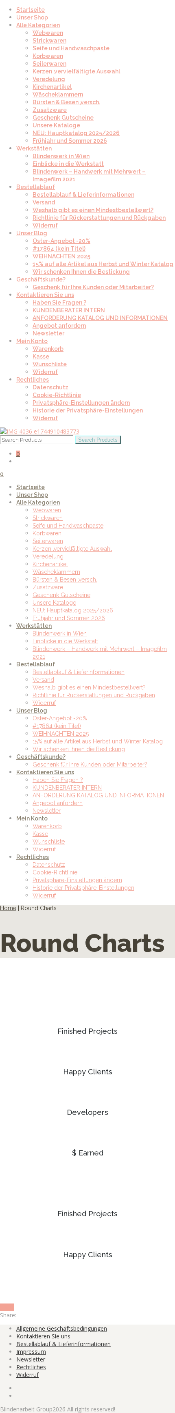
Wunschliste (50, 364)
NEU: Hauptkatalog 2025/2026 (76, 133)
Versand (44, 202)
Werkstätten (34, 148)
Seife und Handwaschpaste (71, 48)
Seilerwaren (49, 63)
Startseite (30, 9)
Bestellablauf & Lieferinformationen (83, 194)
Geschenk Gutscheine (63, 117)
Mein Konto (32, 341)
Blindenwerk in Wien (61, 156)
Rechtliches (32, 379)
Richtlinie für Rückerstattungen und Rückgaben (99, 218)
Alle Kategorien (38, 25)
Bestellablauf (35, 187)
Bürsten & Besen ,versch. (66, 102)
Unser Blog (31, 233)
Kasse (41, 356)
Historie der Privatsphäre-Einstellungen (88, 410)
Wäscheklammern (58, 94)
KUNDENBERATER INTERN (69, 310)
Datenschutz (50, 387)
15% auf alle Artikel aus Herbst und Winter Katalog (103, 264)
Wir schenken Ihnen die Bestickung (81, 271)
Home (8, 908)
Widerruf (45, 225)
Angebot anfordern (59, 325)
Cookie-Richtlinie (57, 395)
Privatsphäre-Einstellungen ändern (81, 402)
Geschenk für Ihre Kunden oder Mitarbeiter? (93, 287)
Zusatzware (50, 110)
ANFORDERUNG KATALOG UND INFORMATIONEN (100, 318)
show (7, 1307)
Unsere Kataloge (56, 125)
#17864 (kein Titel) (59, 248)
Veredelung (49, 79)
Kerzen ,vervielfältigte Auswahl (76, 71)
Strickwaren (49, 40)
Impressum (31, 1351)
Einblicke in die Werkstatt (68, 164)
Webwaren (48, 33)
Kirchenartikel (52, 87)
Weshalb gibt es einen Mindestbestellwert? (93, 210)
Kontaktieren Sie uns (45, 295)
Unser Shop (32, 17)
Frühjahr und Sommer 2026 (70, 140)
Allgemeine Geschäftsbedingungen (61, 1328)
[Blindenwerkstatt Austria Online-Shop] (39, 431)
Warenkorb (48, 349)
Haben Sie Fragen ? (59, 302)
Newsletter (48, 333)
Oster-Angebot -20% (61, 241)
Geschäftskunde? (41, 279)
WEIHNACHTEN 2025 (61, 256)
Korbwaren (48, 56)
